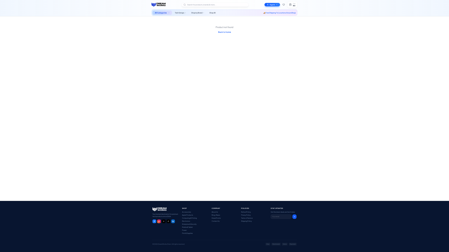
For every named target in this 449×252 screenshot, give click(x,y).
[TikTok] (168, 221)
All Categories (161, 13)
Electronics (186, 221)
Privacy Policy (246, 215)
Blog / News (216, 215)
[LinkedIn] (173, 221)
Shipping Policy (246, 221)
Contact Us (216, 221)
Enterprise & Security (189, 224)
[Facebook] (154, 221)
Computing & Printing (189, 218)
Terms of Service (247, 218)
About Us (215, 212)
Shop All (212, 13)
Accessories (186, 212)
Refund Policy (246, 212)
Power (184, 230)
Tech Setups (179, 13)
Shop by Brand (196, 13)
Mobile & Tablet (187, 227)
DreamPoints (216, 218)
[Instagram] (159, 221)
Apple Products (187, 215)
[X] (164, 221)
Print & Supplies (187, 233)
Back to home (224, 32)
